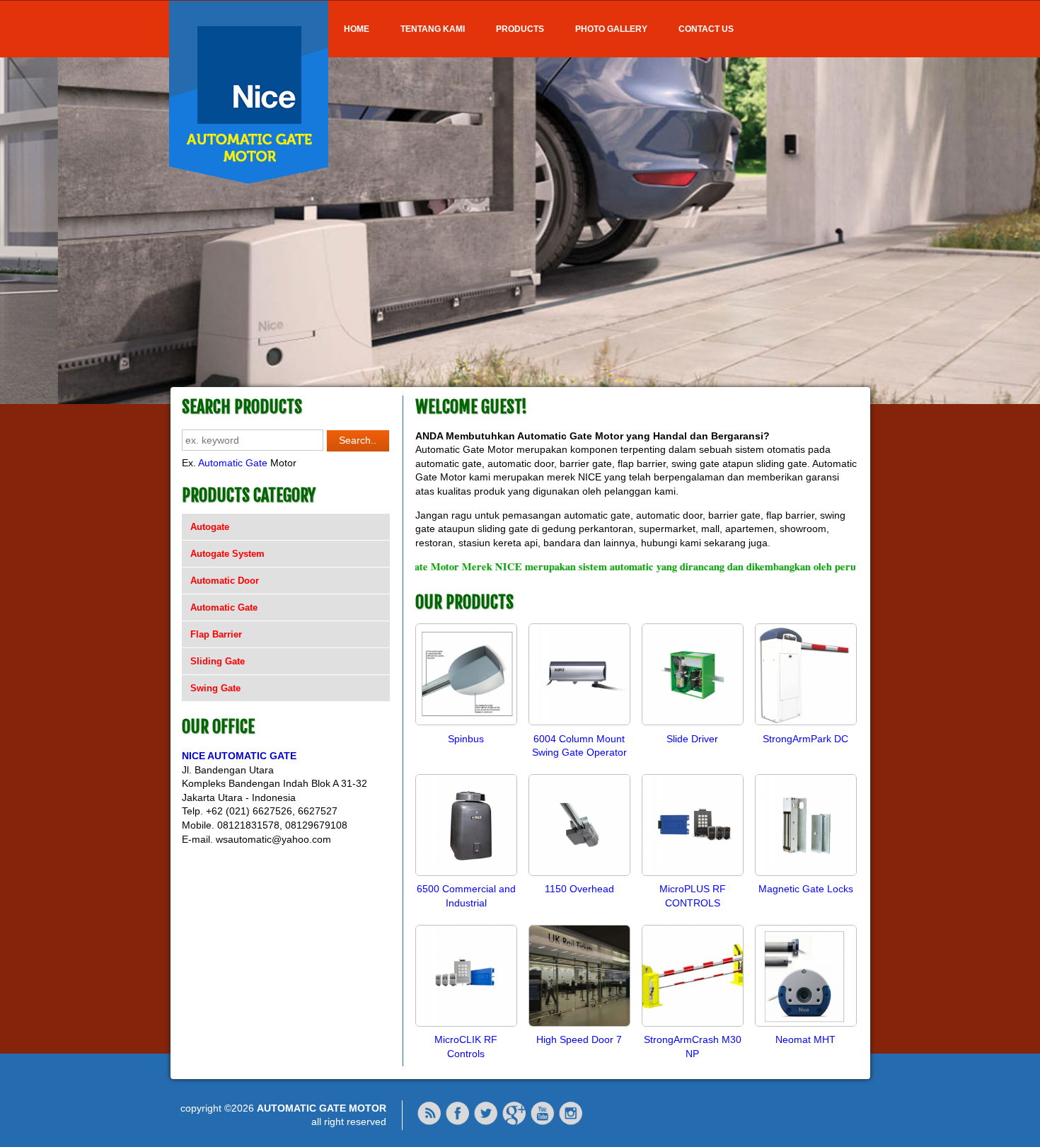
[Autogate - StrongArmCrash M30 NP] (693, 1026)
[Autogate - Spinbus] (466, 724)
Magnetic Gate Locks (805, 888)
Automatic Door (224, 580)
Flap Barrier (216, 634)
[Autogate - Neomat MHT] (806, 1026)
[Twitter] (486, 1122)
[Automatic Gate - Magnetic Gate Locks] (806, 875)
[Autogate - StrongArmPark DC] (806, 724)
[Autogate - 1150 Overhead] (579, 875)
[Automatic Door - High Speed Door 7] (579, 1026)
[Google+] (514, 1122)
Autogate (209, 526)
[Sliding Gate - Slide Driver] (693, 724)
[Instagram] (571, 1122)
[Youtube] (542, 1122)
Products (520, 29)
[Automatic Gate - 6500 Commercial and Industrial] (466, 875)
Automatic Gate (232, 462)
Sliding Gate (217, 661)
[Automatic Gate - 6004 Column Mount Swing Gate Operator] (579, 724)
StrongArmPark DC (805, 738)
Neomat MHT (805, 1039)
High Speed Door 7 (579, 1039)
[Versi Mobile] (429, 1122)
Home (356, 29)
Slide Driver (692, 738)
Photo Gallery (611, 29)
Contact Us (706, 29)
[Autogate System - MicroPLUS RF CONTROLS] (693, 875)
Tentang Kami (432, 29)
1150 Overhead (579, 888)
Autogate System (227, 553)
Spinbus (466, 738)
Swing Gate (215, 688)
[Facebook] (457, 1122)
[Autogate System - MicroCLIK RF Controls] (466, 1026)
